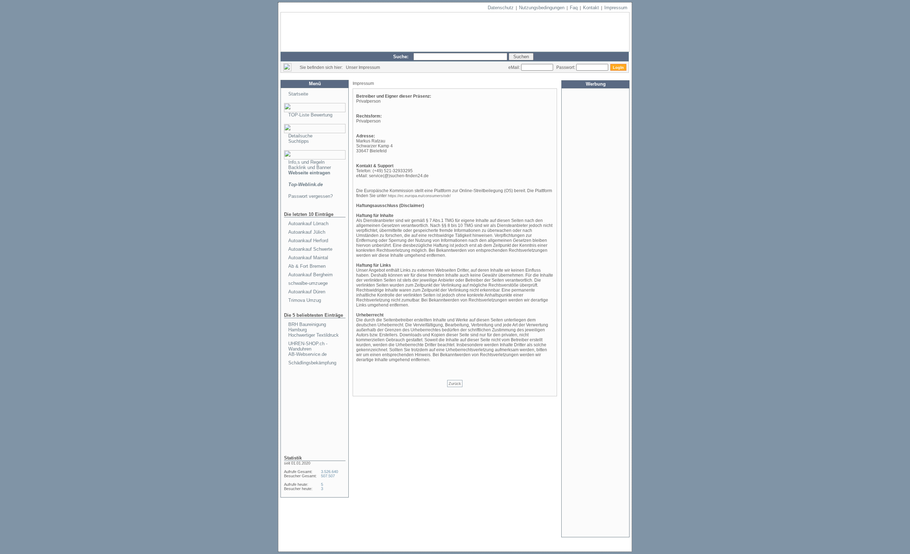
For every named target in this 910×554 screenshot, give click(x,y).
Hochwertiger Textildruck (313, 335)
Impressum (615, 7)
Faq (574, 7)
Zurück (455, 383)
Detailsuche (300, 135)
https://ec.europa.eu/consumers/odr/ (419, 196)
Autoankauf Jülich (306, 232)
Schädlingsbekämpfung (312, 362)
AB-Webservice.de (307, 354)
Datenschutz (501, 7)
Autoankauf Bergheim (310, 274)
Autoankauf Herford (308, 240)
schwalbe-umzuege (308, 283)
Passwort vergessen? (310, 196)
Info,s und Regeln (306, 162)
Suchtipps (298, 141)
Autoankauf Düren (306, 291)
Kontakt (591, 7)
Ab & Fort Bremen (307, 266)
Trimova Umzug (304, 300)
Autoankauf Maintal (308, 257)
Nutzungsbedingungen (541, 7)
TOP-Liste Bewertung (310, 115)
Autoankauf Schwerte (310, 249)
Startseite (298, 94)
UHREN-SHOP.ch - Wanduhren (307, 346)
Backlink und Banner (309, 167)
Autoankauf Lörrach (308, 223)
